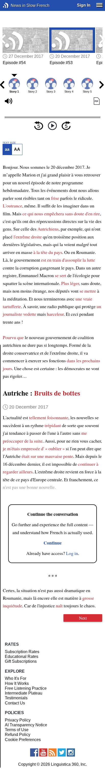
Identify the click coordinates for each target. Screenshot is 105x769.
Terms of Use (17, 730)
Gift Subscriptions (21, 661)
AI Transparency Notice (26, 725)
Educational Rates (21, 656)
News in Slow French (13, 5)
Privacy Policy (18, 720)
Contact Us (15, 703)
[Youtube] (43, 752)
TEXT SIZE (9, 143)
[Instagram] (71, 752)
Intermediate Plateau (23, 693)
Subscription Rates (22, 652)
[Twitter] (62, 752)
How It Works (17, 683)
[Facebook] (34, 752)
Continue (53, 542)
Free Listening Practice (26, 688)
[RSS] (52, 752)
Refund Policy (17, 734)
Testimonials (16, 698)
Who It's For (15, 678)
